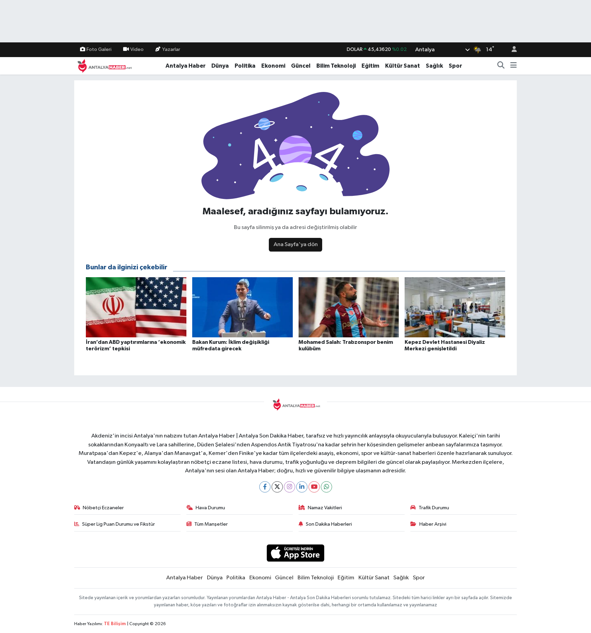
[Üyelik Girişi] (511, 49)
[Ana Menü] (513, 66)
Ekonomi (273, 66)
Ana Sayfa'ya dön (296, 244)
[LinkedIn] (301, 487)
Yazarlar (171, 49)
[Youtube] (314, 487)
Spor (455, 66)
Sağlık (434, 66)
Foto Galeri (99, 49)
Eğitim (370, 66)
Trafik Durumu (434, 507)
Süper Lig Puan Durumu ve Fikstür (118, 524)
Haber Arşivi (432, 524)
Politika (245, 66)
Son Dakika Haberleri (329, 524)
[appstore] (295, 553)
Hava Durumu (210, 507)
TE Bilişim (115, 624)
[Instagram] (289, 487)
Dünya (220, 66)
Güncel (301, 66)
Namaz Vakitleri (325, 507)
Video (137, 49)
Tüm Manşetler (211, 524)
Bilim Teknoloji (336, 66)
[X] (277, 487)
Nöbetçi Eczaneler (103, 507)
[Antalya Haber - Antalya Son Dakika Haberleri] (103, 65)
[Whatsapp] (326, 487)
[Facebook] (265, 487)
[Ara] (501, 66)
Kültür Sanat (402, 66)
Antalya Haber (186, 66)
